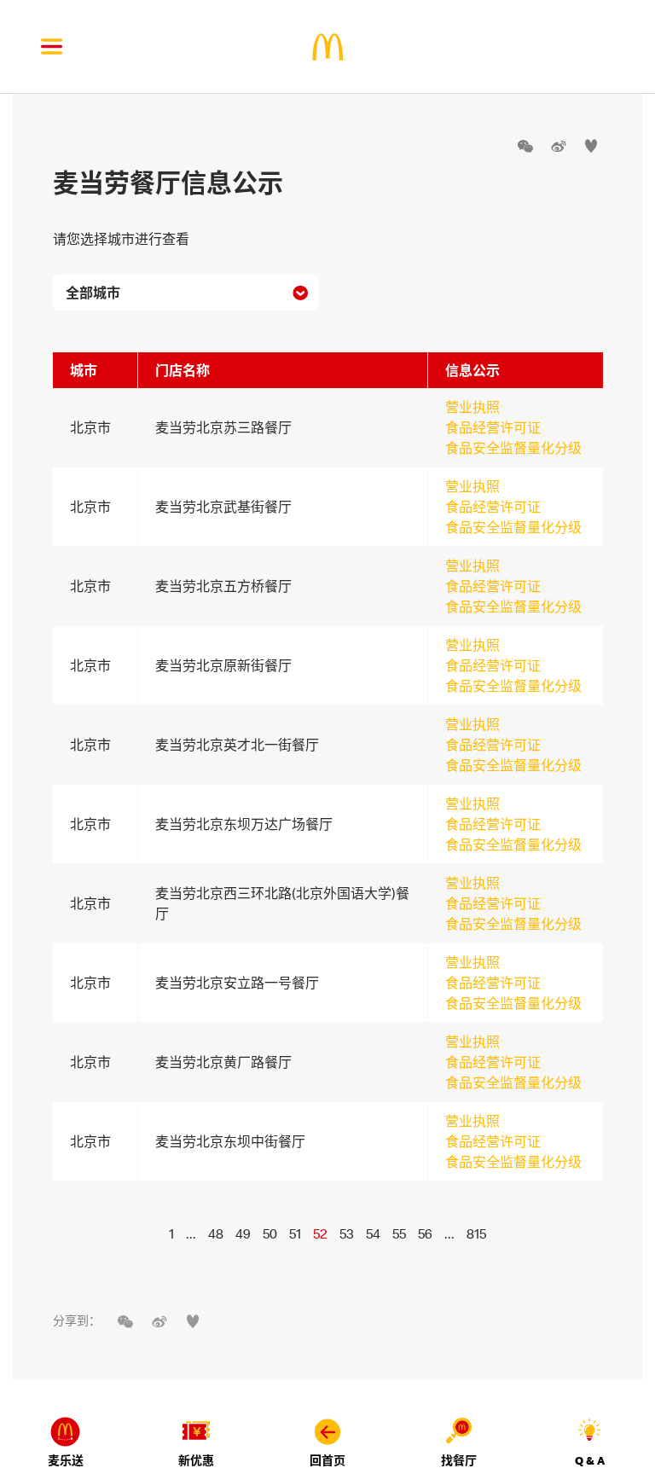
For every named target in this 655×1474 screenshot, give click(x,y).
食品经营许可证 (493, 427)
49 (243, 1233)
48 (215, 1233)
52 (320, 1233)
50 (270, 1233)
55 (399, 1233)
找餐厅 (459, 1460)
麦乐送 (66, 1460)
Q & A (590, 1460)
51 (295, 1233)
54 (373, 1233)
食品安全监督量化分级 (513, 447)
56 (425, 1233)
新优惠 (196, 1460)
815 (476, 1233)
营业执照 (472, 406)
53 (346, 1233)
